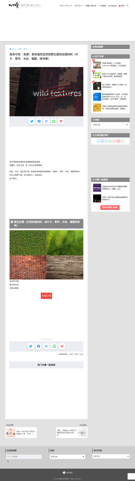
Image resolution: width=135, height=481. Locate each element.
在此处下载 (46, 296)
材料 (76, 354)
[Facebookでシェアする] (39, 121)
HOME (69, 472)
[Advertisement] (67, 26)
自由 (81, 354)
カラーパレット (66, 6)
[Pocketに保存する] (61, 121)
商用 (71, 354)
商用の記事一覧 (109, 207)
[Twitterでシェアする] (32, 121)
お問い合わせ (91, 6)
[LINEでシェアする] (54, 121)
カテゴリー (78, 6)
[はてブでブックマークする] (46, 121)
